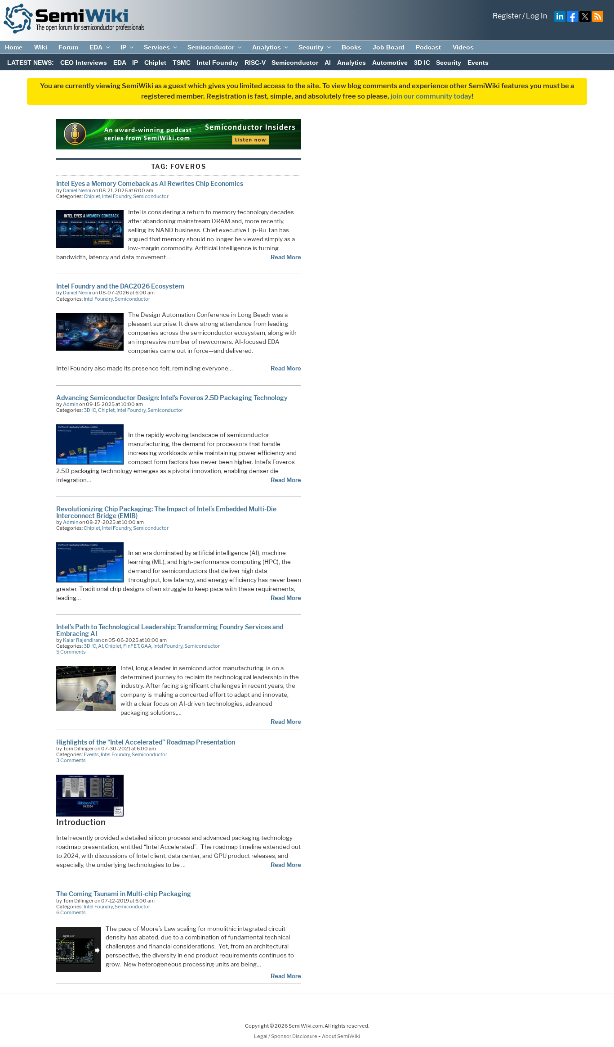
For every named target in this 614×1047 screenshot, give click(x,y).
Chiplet (155, 62)
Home (13, 47)
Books (351, 47)
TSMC (182, 62)
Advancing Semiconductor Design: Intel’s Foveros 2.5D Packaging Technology (172, 398)
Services (157, 47)
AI (328, 62)
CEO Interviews (83, 62)
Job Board (389, 47)
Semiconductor (210, 47)
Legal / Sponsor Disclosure (286, 1036)
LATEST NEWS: (30, 62)
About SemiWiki (341, 1036)
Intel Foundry (217, 62)
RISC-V (255, 62)
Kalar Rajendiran (82, 640)
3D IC (422, 62)
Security (311, 47)
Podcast (428, 47)
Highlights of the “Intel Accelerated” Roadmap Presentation (145, 742)
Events (478, 62)
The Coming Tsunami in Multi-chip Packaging (123, 894)
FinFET (131, 646)
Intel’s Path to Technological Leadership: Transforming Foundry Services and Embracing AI (169, 630)
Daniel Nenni (77, 190)
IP (123, 47)
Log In (536, 16)
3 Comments (71, 760)
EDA (95, 47)
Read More (286, 257)
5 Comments (71, 652)
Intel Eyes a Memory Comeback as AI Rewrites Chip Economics (149, 183)
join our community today (431, 96)
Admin (70, 404)
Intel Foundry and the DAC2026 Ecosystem (120, 286)
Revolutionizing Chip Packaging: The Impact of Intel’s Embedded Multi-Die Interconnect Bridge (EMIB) (166, 512)
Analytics (266, 47)
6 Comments (71, 912)
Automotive (390, 62)
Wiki (40, 47)
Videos (463, 47)
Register (507, 16)
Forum (68, 47)
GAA (146, 646)
